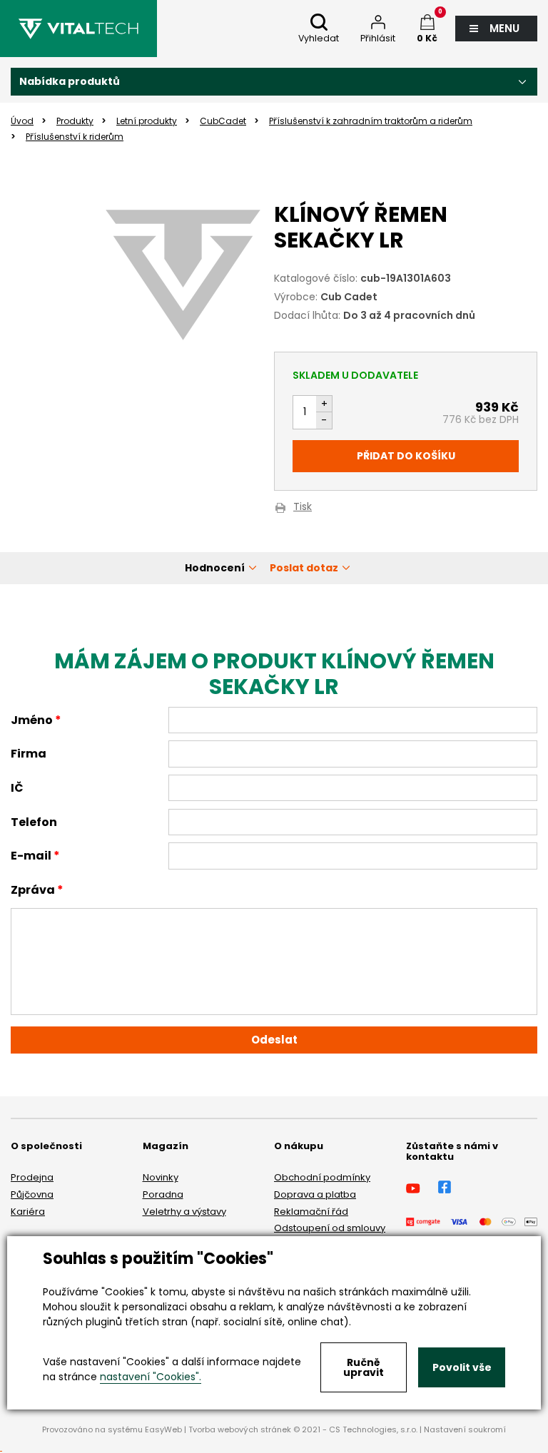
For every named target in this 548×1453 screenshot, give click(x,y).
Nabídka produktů (69, 81)
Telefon (34, 822)
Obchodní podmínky (322, 1177)
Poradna (163, 1194)
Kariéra (28, 1211)
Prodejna (32, 1177)
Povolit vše (462, 1367)
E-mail (31, 855)
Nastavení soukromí (465, 1429)
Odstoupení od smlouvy (329, 1228)
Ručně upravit (363, 1367)
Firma (28, 753)
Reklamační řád (311, 1211)
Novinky (160, 1177)
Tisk (302, 507)
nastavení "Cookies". (150, 1377)
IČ (17, 788)
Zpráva (33, 890)
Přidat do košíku (406, 456)
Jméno (32, 720)
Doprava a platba (315, 1194)
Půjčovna (32, 1194)
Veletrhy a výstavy (184, 1211)
